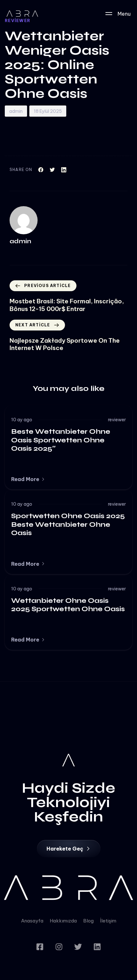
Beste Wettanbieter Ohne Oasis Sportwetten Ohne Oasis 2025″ (60, 440)
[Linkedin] (97, 946)
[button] (28, 479)
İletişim (108, 921)
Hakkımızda (63, 921)
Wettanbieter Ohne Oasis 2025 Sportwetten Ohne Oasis (68, 604)
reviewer (117, 420)
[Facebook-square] (39, 946)
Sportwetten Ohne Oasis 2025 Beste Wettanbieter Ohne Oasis (68, 524)
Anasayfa (32, 921)
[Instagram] (59, 946)
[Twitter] (78, 946)
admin (16, 111)
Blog (88, 921)
